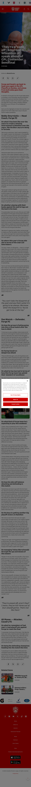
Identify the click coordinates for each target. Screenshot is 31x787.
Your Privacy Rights (15, 395)
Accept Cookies (15, 404)
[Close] (27, 381)
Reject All (15, 399)
